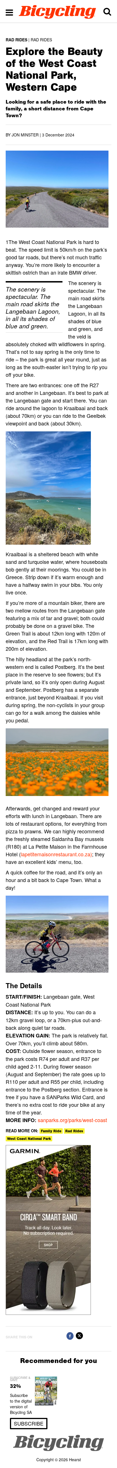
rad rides (74, 1131)
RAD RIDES (16, 39)
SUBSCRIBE (28, 1423)
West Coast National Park (29, 1139)
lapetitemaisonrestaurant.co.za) (56, 854)
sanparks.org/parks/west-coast (72, 1120)
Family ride (51, 1131)
